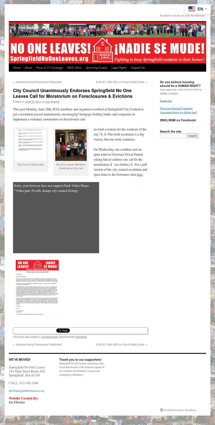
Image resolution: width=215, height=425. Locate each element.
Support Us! (138, 68)
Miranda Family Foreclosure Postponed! (37, 82)
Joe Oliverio (52, 101)
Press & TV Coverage (49, 68)
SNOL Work (74, 68)
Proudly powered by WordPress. (180, 410)
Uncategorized (49, 336)
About (28, 68)
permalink (81, 336)
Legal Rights (119, 68)
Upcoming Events (96, 68)
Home (17, 68)
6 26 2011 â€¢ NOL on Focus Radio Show (121, 82)
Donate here (166, 100)
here (140, 174)
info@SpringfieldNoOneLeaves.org (27, 390)
